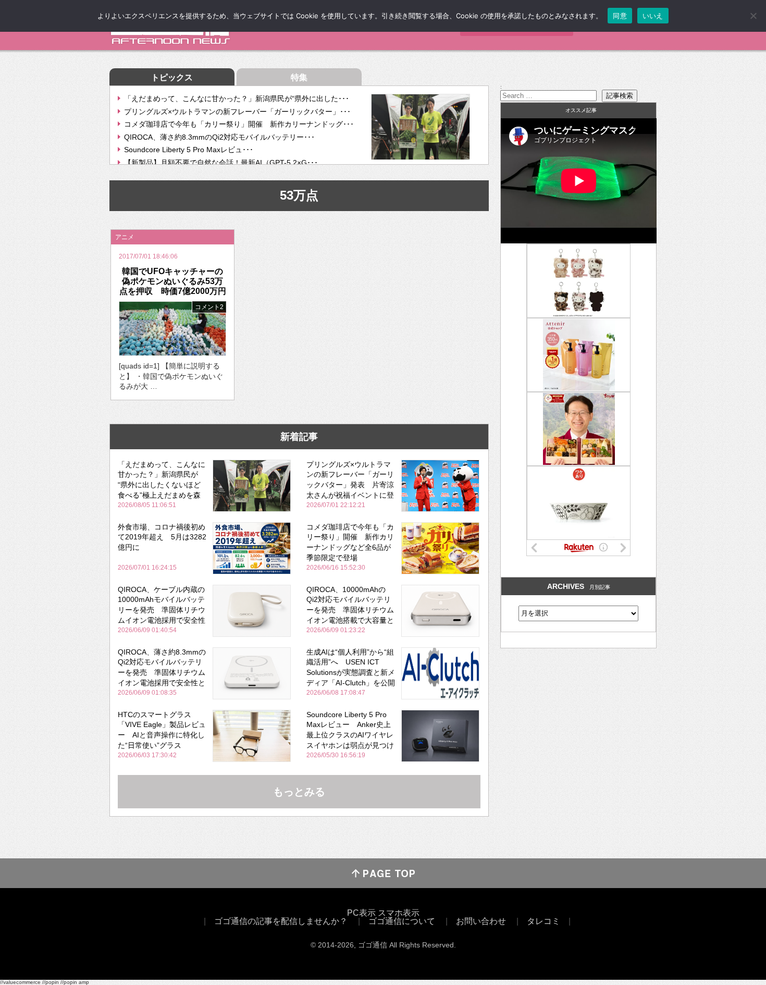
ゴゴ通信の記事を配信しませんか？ (281, 921)
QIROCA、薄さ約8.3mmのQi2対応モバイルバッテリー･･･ (219, 137)
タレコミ (543, 921)
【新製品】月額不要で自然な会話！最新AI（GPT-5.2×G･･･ (221, 162)
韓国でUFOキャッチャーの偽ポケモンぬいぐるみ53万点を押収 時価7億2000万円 (172, 281)
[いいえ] (753, 15)
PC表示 (361, 912)
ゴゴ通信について (401, 921)
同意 (620, 15)
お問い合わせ (481, 921)
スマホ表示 (398, 912)
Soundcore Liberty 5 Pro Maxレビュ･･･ (188, 149)
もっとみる (299, 791)
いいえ (653, 15)
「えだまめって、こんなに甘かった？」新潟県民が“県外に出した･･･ (236, 98)
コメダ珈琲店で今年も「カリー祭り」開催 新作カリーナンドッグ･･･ (239, 124)
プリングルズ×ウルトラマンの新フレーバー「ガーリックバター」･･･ (237, 111)
